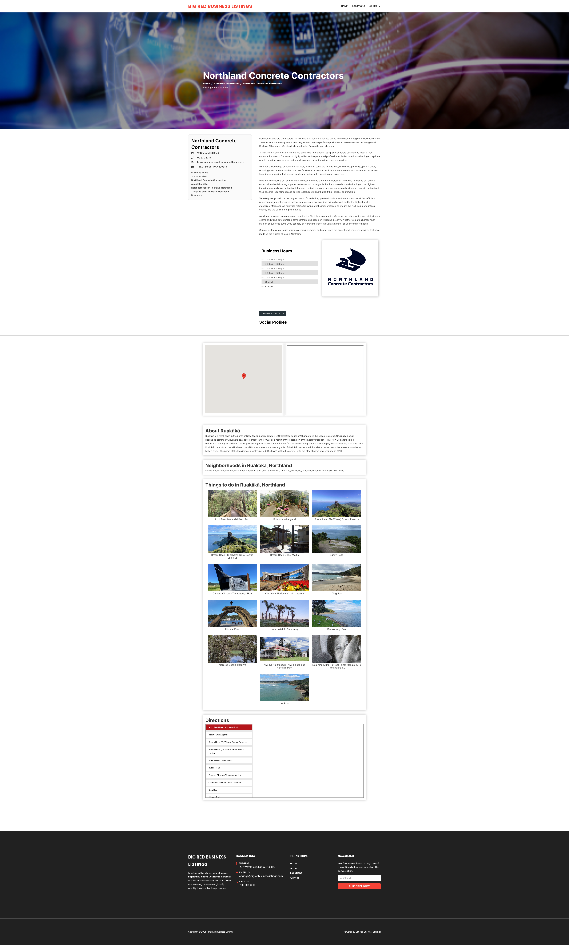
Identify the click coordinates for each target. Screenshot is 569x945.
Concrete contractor (226, 83)
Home (344, 6)
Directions (196, 195)
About (294, 868)
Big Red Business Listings (220, 6)
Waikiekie (296, 470)
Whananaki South (311, 470)
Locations (358, 6)
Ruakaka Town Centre (257, 470)
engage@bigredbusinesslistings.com (261, 876)
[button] (244, 376)
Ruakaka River (237, 470)
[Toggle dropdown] (380, 6)
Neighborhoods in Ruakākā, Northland (211, 187)
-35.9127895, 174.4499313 (212, 166)
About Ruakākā (199, 184)
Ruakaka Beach (221, 470)
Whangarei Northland (333, 470)
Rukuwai (274, 470)
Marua (208, 470)
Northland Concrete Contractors (208, 180)
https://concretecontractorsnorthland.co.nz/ (221, 162)
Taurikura (285, 470)
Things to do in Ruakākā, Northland (210, 191)
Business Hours (199, 172)
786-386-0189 (247, 885)
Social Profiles (199, 176)
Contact (295, 878)
